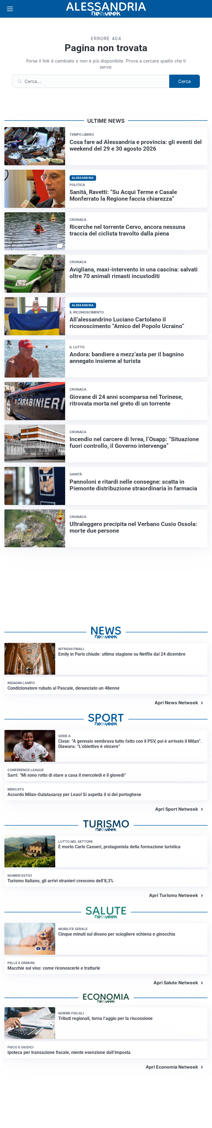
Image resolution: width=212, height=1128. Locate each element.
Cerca (184, 81)
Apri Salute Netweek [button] (175, 982)
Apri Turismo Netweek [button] (173, 895)
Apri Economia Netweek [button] (172, 1067)
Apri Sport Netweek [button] (176, 809)
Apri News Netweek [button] (176, 702)
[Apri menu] (10, 9)
